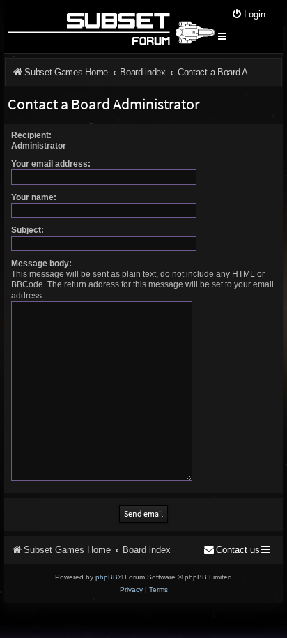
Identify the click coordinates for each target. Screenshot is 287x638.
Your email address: (51, 164)
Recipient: (31, 135)
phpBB (106, 577)
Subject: (27, 230)
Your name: (33, 197)
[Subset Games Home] (110, 26)
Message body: (41, 263)
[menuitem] (248, 15)
